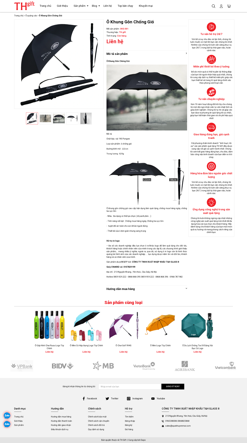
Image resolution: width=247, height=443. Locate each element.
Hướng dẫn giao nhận (61, 425)
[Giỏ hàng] (229, 6)
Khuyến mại (146, 5)
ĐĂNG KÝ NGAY (173, 386)
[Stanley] (62, 366)
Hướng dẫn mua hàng (61, 417)
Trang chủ (45, 5)
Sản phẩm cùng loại (123, 302)
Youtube (160, 398)
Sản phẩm (79, 5)
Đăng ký (128, 425)
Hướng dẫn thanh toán (61, 421)
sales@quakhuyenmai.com (178, 426)
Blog (94, 5)
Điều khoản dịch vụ (59, 429)
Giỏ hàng (129, 429)
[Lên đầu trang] (243, 308)
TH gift (122, 32)
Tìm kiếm (129, 417)
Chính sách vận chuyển (98, 421)
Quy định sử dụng (96, 429)
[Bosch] (144, 366)
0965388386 (171, 421)
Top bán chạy (125, 5)
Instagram (137, 398)
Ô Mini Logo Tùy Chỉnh (160, 345)
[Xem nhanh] (49, 326)
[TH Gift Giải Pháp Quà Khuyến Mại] (24, 5)
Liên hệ (107, 5)
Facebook (92, 398)
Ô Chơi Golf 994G (123, 345)
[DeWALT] (22, 366)
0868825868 (184, 421)
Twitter (114, 398)
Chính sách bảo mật (97, 417)
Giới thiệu (62, 5)
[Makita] (103, 366)
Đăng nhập (130, 421)
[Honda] (185, 366)
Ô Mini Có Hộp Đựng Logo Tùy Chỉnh (86, 345)
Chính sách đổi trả (96, 425)
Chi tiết (49, 340)
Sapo (143, 440)
